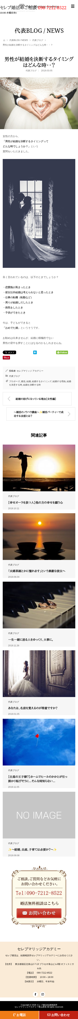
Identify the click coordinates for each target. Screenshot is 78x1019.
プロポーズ (14, 381)
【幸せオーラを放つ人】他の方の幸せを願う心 (35, 503)
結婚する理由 (59, 381)
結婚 (28, 381)
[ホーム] (4, 40)
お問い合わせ (60, 1015)
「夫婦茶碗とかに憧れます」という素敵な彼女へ (36, 571)
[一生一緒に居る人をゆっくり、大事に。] (39, 605)
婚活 (23, 381)
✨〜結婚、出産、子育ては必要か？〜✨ (32, 849)
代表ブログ (37, 40)
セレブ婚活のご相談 (19, 8)
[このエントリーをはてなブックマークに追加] (35, 353)
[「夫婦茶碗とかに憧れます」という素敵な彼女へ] (39, 536)
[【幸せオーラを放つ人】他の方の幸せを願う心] (39, 468)
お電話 (21, 1015)
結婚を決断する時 (32, 385)
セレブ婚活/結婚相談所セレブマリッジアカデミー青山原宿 (36, 1006)
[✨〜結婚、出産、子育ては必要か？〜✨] (39, 815)
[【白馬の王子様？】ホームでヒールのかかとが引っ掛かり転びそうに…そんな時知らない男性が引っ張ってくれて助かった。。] (39, 742)
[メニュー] (72, 10)
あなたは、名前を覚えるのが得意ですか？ (33, 708)
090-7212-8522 (52, 8)
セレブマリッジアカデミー (39, 949)
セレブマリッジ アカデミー (30, 371)
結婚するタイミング (42, 381)
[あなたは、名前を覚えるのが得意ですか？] (39, 673)
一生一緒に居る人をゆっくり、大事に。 (30, 640)
